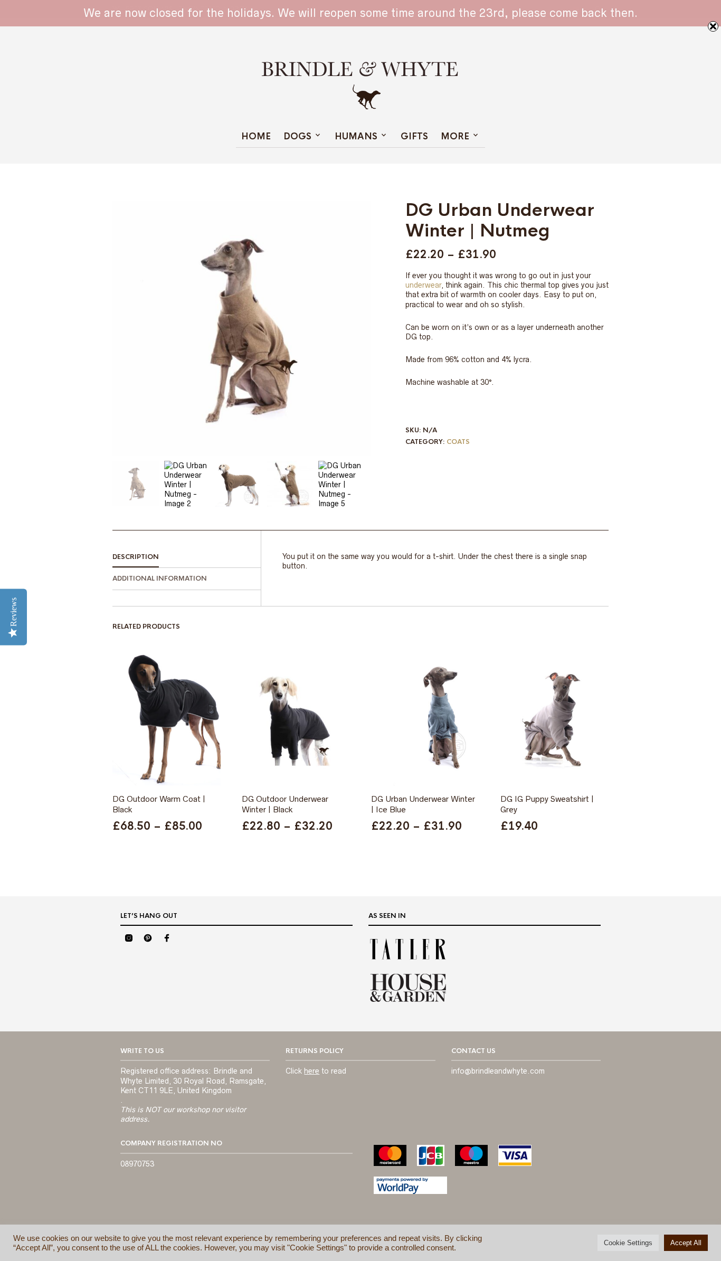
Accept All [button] (685, 1243)
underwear (423, 285)
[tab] (186, 557)
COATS (458, 442)
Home (256, 136)
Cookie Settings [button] (628, 1243)
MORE (455, 136)
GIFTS (414, 136)
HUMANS (356, 136)
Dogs (297, 136)
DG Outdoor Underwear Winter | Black (285, 804)
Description (135, 557)
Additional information (159, 578)
